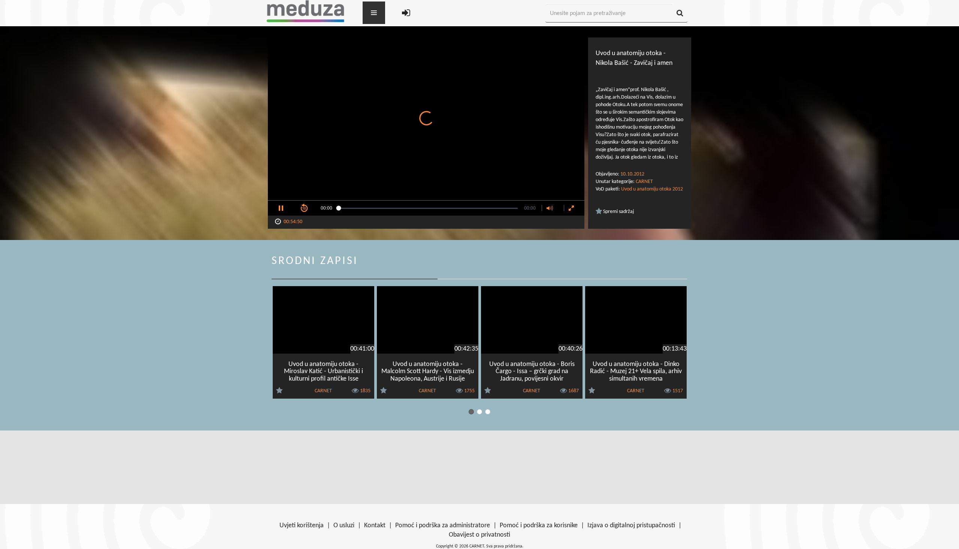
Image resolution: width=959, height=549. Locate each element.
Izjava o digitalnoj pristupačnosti (631, 525)
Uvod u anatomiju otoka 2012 (652, 189)
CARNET (644, 181)
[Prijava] (406, 13)
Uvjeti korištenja (301, 525)
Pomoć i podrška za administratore (442, 525)
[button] (281, 208)
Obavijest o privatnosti (479, 535)
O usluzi (343, 525)
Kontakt (374, 525)
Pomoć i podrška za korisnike (539, 525)
